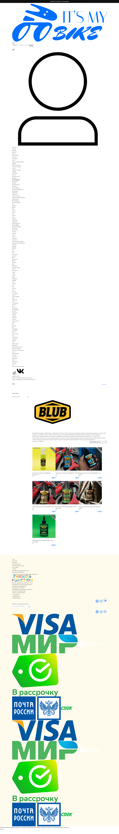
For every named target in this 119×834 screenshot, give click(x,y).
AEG (13, 252)
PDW (13, 322)
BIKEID (13, 207)
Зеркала (14, 186)
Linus (13, 217)
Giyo (13, 287)
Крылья (14, 152)
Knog (13, 298)
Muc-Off (14, 311)
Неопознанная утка (17, 347)
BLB (13, 209)
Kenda (13, 295)
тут (69, 827)
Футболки (14, 228)
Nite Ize (14, 314)
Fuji (13, 214)
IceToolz (14, 291)
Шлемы (14, 163)
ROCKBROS (15, 329)
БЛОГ (13, 360)
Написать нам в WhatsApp (19, 591)
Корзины (14, 157)
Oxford (14, 319)
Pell (13, 324)
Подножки (14, 194)
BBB (13, 257)
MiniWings (14, 308)
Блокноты (14, 240)
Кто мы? (14, 355)
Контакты (14, 356)
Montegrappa (15, 309)
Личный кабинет (16, 564)
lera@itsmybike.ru (16, 598)
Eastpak (14, 280)
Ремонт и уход (16, 176)
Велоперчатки (16, 184)
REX (13, 327)
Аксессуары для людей (18, 366)
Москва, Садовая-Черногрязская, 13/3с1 (22, 583)
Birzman (14, 262)
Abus (13, 251)
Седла (13, 168)
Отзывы (14, 363)
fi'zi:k (13, 282)
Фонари (14, 150)
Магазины (14, 358)
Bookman (14, 265)
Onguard (14, 317)
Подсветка (15, 192)
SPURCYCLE (15, 337)
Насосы (14, 175)
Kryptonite (14, 300)
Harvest (14, 215)
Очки (13, 160)
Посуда (14, 233)
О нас (13, 352)
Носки (13, 236)
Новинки (14, 244)
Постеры (14, 238)
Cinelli (13, 210)
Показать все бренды (17, 350)
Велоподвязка (16, 188)
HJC (13, 290)
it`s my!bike (15, 293)
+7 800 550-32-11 (16, 596)
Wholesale (14, 361)
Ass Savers (15, 254)
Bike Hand (14, 259)
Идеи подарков (16, 223)
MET (13, 306)
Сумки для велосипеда (18, 162)
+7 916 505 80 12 (16, 594)
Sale (13, 364)
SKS (13, 335)
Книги (13, 235)
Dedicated (14, 278)
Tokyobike (14, 222)
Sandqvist (14, 330)
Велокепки (15, 181)
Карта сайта (15, 567)
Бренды (14, 246)
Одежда (14, 183)
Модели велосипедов (17, 241)
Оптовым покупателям (18, 565)
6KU (13, 204)
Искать (31, 45)
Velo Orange (15, 343)
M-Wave (14, 304)
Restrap (14, 326)
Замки (13, 153)
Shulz (13, 332)
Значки (14, 231)
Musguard (14, 313)
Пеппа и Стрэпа (16, 348)
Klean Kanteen (15, 296)
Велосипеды (15, 155)
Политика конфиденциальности (20, 570)
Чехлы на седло (16, 196)
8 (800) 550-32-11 (16, 376)
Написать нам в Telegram (18, 592)
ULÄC (13, 342)
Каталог (14, 147)
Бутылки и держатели (17, 189)
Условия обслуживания (18, 572)
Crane (13, 274)
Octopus (14, 218)
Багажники (15, 158)
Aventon (14, 205)
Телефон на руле (16, 170)
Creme (13, 212)
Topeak (14, 340)
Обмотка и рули (16, 165)
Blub (13, 264)
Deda (13, 277)
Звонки (14, 171)
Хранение (14, 173)
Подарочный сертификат (18, 197)
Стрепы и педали (16, 166)
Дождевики (15, 191)
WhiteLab (14, 345)
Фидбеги (14, 178)
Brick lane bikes (16, 267)
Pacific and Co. (15, 321)
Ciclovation (14, 270)
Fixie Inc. (14, 283)
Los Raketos (15, 303)
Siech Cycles (15, 334)
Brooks (14, 269)
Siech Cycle (15, 220)
